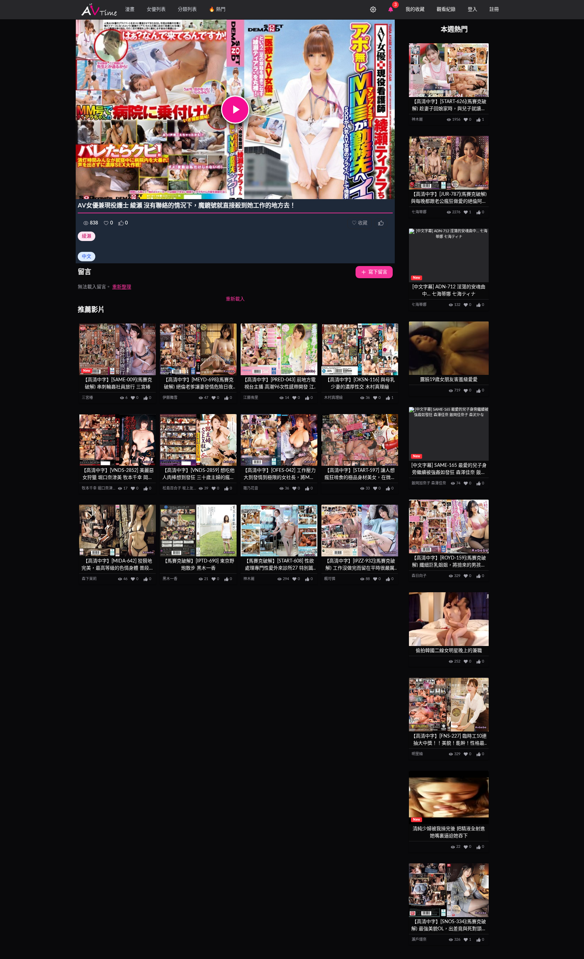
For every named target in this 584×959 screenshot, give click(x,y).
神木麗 (248, 579)
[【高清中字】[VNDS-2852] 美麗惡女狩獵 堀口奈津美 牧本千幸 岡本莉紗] (117, 440)
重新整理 (121, 287)
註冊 (494, 9)
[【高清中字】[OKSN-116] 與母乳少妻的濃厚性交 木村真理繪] (359, 349)
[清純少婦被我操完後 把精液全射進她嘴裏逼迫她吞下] (449, 797)
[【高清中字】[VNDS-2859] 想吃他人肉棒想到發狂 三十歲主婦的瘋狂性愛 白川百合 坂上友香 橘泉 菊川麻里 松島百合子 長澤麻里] (198, 440)
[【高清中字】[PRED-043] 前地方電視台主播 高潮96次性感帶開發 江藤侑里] (279, 349)
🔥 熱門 (217, 9)
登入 (472, 9)
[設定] (373, 9)
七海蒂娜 (419, 212)
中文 (86, 256)
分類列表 (187, 9)
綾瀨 (86, 236)
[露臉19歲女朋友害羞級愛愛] (449, 348)
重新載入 (235, 299)
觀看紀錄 (446, 9)
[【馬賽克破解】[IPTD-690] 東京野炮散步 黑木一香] (198, 530)
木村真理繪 (333, 398)
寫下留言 (377, 272)
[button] (235, 109)
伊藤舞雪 (170, 398)
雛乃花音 (250, 488)
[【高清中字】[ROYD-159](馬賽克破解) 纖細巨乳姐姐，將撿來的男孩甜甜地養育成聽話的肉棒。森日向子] (449, 526)
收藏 (359, 223)
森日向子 (419, 576)
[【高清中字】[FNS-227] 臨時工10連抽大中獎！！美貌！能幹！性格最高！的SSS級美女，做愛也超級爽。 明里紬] (449, 705)
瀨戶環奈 (419, 939)
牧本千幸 (89, 488)
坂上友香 (189, 488)
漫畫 (130, 9)
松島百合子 (172, 488)
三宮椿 (87, 398)
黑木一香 (170, 579)
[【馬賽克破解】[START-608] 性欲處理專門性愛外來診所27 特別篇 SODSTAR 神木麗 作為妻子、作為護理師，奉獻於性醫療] (279, 530)
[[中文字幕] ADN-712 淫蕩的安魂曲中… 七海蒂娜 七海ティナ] (449, 255)
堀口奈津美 (107, 488)
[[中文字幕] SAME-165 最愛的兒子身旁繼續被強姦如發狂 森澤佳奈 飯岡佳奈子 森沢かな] (449, 434)
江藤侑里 (250, 398)
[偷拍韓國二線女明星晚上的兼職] (449, 619)
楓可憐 (329, 579)
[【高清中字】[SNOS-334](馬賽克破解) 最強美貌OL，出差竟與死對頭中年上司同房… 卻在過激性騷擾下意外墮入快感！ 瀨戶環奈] (449, 890)
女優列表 (156, 9)
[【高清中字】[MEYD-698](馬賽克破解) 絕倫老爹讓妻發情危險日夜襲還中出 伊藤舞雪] (198, 349)
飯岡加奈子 (421, 483)
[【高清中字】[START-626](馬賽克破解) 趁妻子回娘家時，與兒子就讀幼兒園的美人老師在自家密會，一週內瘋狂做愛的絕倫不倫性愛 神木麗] (449, 70)
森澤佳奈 (438, 483)
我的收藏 (415, 9)
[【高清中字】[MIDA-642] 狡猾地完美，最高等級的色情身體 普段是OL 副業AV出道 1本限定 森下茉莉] (117, 530)
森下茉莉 (89, 579)
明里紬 (417, 754)
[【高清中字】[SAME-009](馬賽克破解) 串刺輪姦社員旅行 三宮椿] (117, 349)
